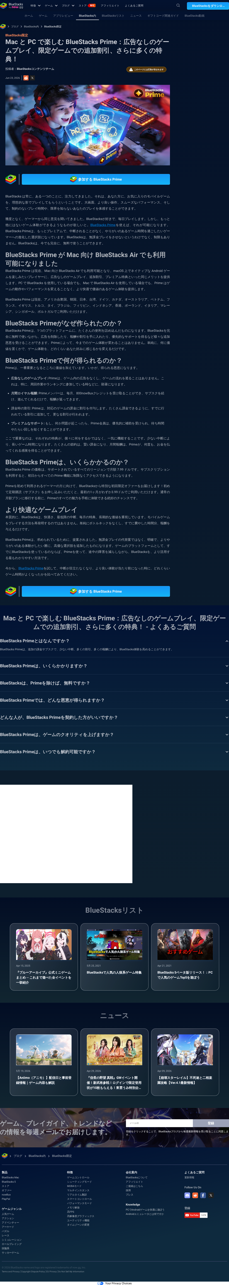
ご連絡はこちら (134, 1186)
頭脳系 (5, 1248)
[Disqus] (66, 833)
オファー (7, 1190)
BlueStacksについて (137, 1177)
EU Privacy (51, 1271)
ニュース (136, 15)
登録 (211, 1123)
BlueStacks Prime (103, 225)
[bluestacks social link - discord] (187, 1195)
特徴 (33, 5)
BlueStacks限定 (53, 26)
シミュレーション (11, 1239)
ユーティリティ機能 (78, 1220)
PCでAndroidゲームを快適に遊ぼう (145, 1209)
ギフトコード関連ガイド (163, 15)
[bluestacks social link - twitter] (211, 1195)
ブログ (66, 5)
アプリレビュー (63, 15)
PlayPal (6, 1198)
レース (5, 1235)
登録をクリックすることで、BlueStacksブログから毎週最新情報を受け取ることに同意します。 (177, 1133)
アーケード (8, 1226)
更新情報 (189, 1177)
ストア (86, 5)
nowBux (6, 1194)
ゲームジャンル (12, 1209)
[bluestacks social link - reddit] (195, 1195)
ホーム (29, 15)
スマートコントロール (79, 1198)
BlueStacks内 (87, 15)
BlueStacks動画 (194, 15)
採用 (128, 1190)
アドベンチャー (10, 1222)
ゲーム (49, 5)
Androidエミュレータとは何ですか (145, 1214)
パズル (5, 1231)
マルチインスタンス (78, 1190)
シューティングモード (79, 1181)
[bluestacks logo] (11, 5)
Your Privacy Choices (118, 1283)
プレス (129, 1194)
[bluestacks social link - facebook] (203, 1195)
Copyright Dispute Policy (33, 1271)
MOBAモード (74, 1186)
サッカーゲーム (10, 1252)
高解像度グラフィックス (80, 1216)
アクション (8, 1218)
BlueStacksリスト (113, 15)
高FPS (70, 1211)
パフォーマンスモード (79, 1203)
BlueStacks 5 (9, 1181)
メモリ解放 (73, 1207)
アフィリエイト (110, 5)
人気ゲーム (8, 1214)
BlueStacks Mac (10, 1177)
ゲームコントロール (78, 1177)
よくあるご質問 (134, 5)
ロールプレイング (11, 1244)
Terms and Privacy (11, 1271)
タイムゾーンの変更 (78, 1224)
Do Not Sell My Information (71, 1271)
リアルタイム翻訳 (77, 1194)
